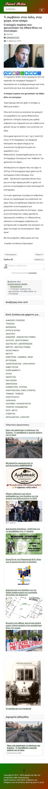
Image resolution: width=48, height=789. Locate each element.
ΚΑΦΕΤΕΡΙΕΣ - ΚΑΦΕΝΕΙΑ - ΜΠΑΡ (19, 357)
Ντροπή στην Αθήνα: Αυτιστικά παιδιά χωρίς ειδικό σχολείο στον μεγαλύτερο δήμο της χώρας (24, 625)
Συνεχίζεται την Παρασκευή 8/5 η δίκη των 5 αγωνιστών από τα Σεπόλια (23, 560)
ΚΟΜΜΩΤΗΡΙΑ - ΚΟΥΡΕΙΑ (16, 387)
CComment (32, 273)
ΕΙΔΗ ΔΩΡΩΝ (11, 380)
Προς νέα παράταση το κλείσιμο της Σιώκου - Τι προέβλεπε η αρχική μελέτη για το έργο (24, 432)
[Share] (39, 73)
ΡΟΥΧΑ (9, 374)
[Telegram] (31, 73)
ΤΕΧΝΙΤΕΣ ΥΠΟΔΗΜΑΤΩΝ (16, 407)
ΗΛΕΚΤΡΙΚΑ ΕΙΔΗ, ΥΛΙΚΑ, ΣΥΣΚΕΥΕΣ (20, 390)
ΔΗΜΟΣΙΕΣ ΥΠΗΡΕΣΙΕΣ (15, 320)
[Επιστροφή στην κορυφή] (44, 785)
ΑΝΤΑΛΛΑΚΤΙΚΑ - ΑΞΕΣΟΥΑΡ (17, 417)
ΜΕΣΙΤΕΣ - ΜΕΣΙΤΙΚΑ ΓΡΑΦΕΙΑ (18, 347)
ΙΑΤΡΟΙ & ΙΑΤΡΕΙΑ (13, 330)
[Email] (14, 73)
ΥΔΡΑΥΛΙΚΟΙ (11, 400)
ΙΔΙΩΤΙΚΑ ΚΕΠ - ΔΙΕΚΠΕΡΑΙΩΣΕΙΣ (19, 344)
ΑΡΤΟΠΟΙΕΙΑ (11, 360)
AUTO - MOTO (11, 410)
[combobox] (15, 9)
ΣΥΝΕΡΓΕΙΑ (10, 414)
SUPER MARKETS (13, 370)
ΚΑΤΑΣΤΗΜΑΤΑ (12, 350)
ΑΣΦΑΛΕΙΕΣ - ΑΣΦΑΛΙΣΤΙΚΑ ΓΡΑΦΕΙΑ (21, 337)
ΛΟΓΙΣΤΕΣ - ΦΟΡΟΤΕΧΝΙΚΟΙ (17, 340)
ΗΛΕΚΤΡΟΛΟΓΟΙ (12, 397)
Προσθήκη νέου (39, 259)
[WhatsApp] (22, 73)
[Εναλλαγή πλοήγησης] (41, 10)
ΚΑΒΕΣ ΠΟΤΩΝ (12, 367)
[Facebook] (5, 73)
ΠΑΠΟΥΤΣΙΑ (11, 377)
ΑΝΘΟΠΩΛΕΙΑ (11, 384)
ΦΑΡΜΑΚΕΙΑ (11, 327)
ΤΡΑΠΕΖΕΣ (10, 324)
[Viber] (18, 73)
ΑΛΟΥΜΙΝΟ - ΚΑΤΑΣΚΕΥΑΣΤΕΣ (18, 404)
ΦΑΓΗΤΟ (9, 354)
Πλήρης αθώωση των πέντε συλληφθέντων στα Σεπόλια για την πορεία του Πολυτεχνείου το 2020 (22, 496)
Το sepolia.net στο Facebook (18, 708)
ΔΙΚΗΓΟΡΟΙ (10, 334)
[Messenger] (26, 73)
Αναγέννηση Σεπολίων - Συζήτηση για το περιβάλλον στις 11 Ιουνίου (23, 530)
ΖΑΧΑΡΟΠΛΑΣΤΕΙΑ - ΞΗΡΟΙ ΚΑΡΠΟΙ (20, 364)
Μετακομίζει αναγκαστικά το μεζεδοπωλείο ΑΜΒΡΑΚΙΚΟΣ (19, 464)
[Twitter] (10, 73)
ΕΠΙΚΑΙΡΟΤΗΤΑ (13, 38)
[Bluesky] (35, 73)
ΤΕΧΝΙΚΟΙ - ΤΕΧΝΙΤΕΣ (15, 394)
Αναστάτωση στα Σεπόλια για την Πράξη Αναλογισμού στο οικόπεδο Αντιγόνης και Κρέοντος (21, 592)
